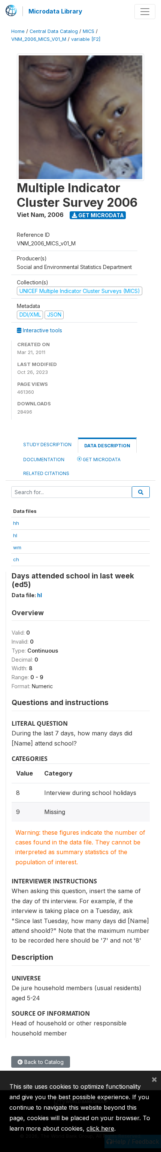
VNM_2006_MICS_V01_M (38, 39)
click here (100, 1128)
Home (18, 31)
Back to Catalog (43, 1062)
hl (15, 535)
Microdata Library (55, 11)
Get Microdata (100, 215)
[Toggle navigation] (144, 11)
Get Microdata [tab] (101, 459)
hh (16, 523)
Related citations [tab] (46, 473)
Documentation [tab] (43, 459)
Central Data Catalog (54, 31)
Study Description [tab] (47, 444)
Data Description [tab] (107, 445)
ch (16, 559)
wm (17, 547)
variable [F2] (85, 39)
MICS (88, 31)
